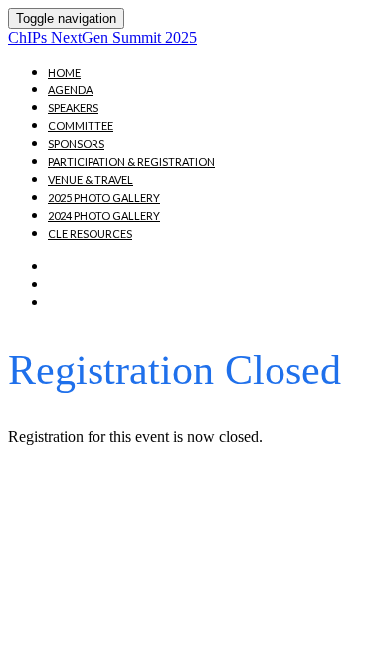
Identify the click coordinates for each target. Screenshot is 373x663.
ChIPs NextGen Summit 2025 (102, 37)
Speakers (73, 107)
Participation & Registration (131, 161)
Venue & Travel (90, 179)
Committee (80, 125)
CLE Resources (90, 233)
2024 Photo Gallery (104, 215)
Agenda (70, 89)
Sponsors (76, 143)
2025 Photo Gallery (104, 197)
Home (64, 72)
